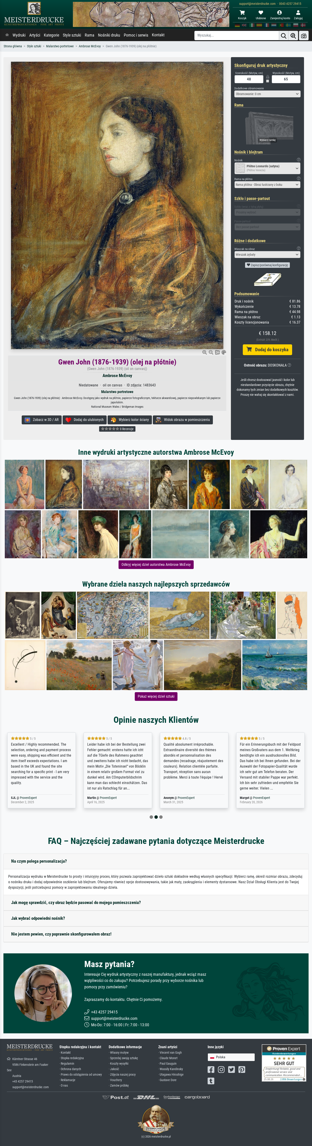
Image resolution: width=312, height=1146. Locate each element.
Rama (89, 35)
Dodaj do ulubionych (87, 419)
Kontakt (158, 35)
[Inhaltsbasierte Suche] (293, 35)
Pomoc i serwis (136, 35)
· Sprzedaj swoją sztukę (123, 1058)
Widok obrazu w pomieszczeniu (185, 419)
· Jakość (114, 1069)
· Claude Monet (167, 1058)
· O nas (63, 1086)
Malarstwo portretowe (60, 46)
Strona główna (13, 46)
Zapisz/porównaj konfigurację (269, 265)
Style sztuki (72, 35)
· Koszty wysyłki (118, 1064)
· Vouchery (115, 1080)
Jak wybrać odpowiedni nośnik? (38, 918)
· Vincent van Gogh (170, 1053)
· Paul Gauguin (167, 1064)
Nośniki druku (109, 35)
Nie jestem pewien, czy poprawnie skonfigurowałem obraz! (61, 934)
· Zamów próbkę (119, 1086)
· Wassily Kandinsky (170, 1069)
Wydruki (19, 35)
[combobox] (267, 93)
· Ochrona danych (70, 1069)
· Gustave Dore (167, 1080)
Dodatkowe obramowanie (249, 88)
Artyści (34, 35)
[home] (7, 35)
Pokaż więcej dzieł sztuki (156, 696)
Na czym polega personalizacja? (39, 861)
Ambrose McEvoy (90, 46)
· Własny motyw (119, 1053)
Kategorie (51, 35)
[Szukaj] (283, 35)
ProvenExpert (35, 798)
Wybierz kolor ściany (132, 419)
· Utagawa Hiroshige (171, 1075)
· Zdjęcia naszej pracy (122, 1075)
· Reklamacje (67, 1080)
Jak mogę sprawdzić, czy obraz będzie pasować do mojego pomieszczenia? (76, 902)
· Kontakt (65, 1053)
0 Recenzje (126, 429)
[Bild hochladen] (304, 35)
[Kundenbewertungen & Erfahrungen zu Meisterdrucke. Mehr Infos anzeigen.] (284, 1063)
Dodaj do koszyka (270, 349)
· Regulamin (66, 1064)
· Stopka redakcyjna (71, 1058)
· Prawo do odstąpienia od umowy (80, 1075)
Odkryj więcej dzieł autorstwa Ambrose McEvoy (156, 564)
